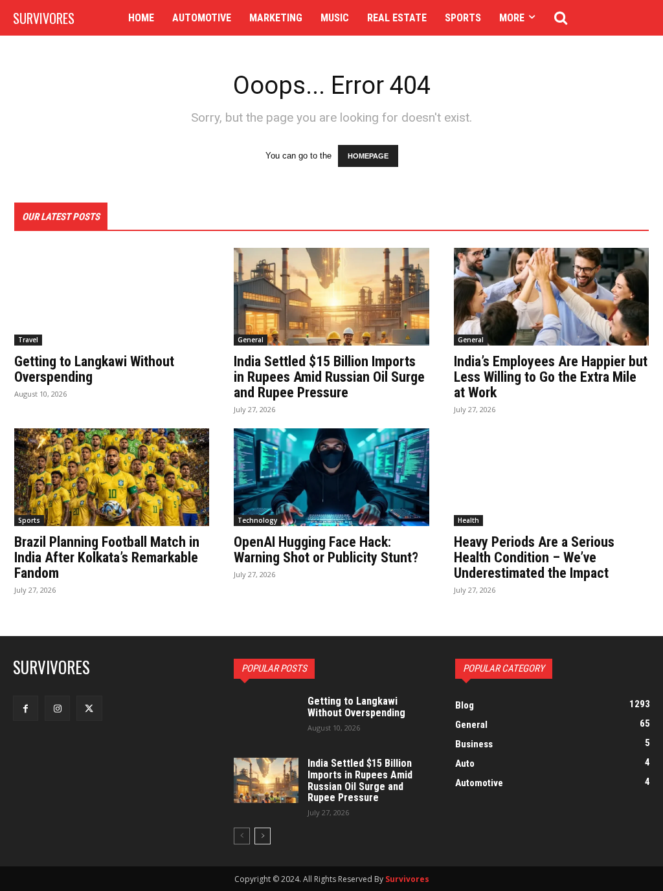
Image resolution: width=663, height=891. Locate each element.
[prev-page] (242, 836)
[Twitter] (89, 708)
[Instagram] (57, 708)
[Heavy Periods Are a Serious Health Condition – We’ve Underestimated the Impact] (551, 477)
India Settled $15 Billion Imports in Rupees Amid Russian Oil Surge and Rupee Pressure (329, 377)
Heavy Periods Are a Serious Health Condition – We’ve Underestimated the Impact (534, 557)
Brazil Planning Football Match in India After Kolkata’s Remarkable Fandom (106, 557)
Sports (29, 520)
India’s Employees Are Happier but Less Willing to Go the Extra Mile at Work (550, 377)
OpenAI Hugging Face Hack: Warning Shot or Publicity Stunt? (326, 550)
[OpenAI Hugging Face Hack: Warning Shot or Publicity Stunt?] (331, 477)
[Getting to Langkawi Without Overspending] (111, 297)
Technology (257, 520)
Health (468, 520)
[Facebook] (25, 708)
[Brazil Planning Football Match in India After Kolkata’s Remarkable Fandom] (111, 477)
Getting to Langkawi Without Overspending (94, 369)
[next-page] (262, 836)
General (251, 339)
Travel (28, 339)
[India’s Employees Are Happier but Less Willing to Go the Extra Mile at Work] (551, 297)
